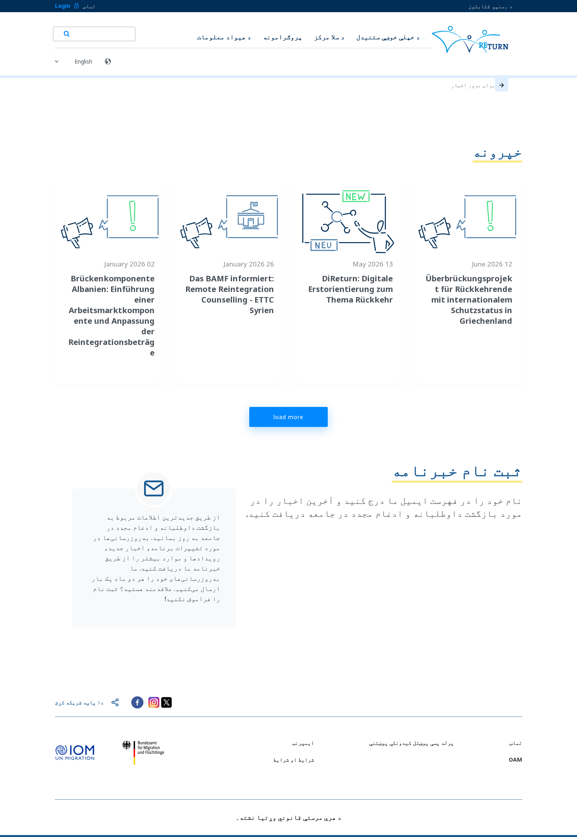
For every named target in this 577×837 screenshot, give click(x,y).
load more (288, 417)
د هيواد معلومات (224, 36)
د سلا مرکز (329, 36)
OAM (515, 759)
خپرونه (497, 151)
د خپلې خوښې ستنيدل (388, 36)
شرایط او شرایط (293, 759)
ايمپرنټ (303, 742)
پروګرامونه (282, 36)
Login (62, 5)
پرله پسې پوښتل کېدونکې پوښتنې (411, 742)
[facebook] (137, 702)
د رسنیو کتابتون (490, 6)
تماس (89, 6)
